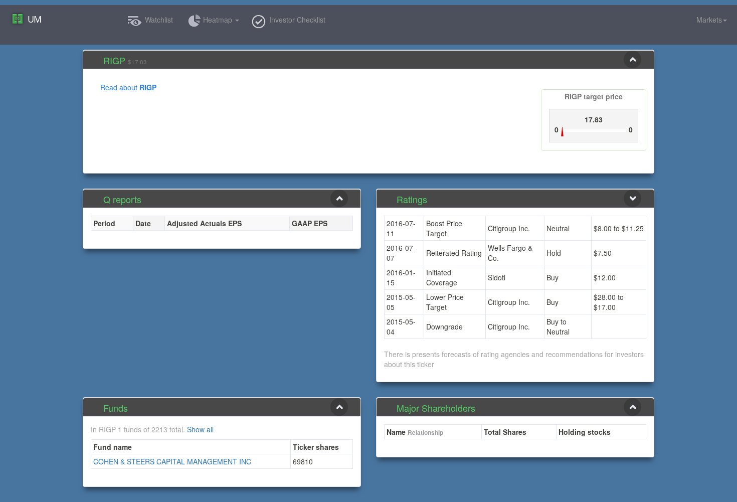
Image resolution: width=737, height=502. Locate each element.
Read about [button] (128, 87)
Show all (200, 429)
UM (34, 19)
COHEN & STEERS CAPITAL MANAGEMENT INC (172, 461)
